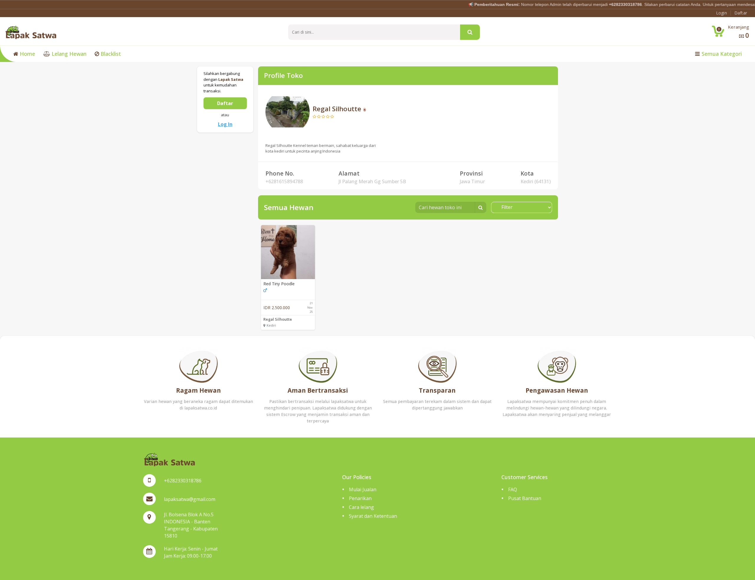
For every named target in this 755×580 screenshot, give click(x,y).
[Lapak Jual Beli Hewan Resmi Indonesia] (30, 32)
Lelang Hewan (68, 53)
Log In (225, 124)
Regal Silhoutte (277, 319)
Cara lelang (361, 507)
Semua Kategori (721, 53)
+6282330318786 (182, 480)
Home (26, 53)
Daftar (225, 103)
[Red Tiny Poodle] (288, 252)
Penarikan (360, 498)
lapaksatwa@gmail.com (189, 499)
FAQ (512, 489)
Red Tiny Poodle (279, 283)
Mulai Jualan (362, 489)
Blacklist (110, 53)
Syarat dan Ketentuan (373, 516)
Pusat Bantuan (524, 498)
